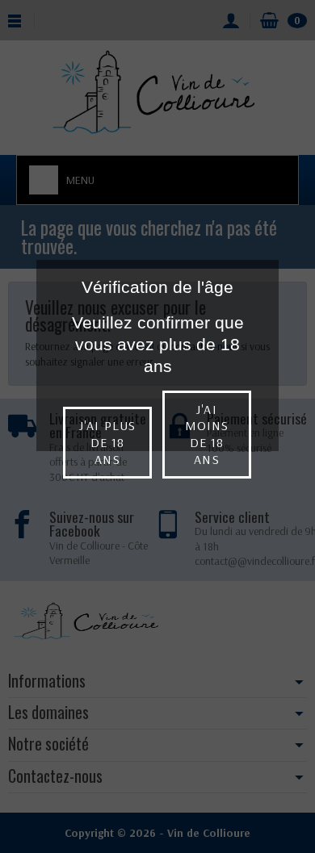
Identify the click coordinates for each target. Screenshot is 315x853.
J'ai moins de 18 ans (207, 434)
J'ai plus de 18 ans (107, 442)
